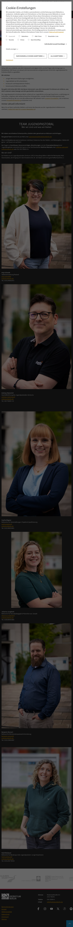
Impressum (9, 60)
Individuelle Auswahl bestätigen (54, 44)
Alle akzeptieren (57, 56)
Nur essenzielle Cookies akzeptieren (29, 56)
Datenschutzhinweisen (56, 32)
